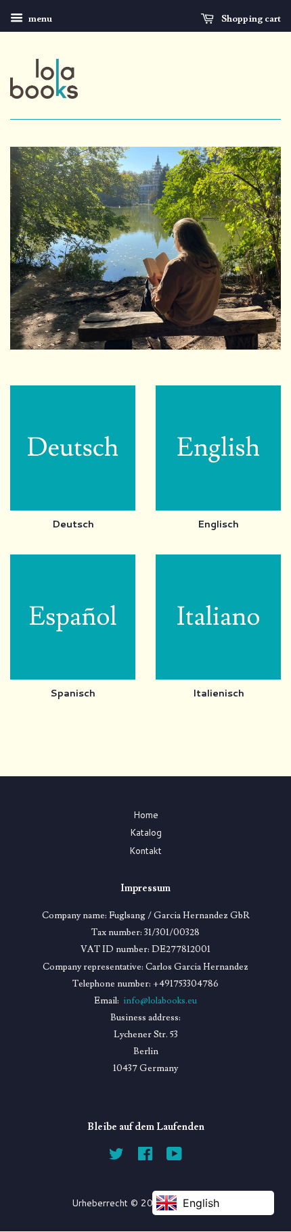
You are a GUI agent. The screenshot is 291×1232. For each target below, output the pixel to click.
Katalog (146, 832)
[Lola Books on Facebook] (145, 1156)
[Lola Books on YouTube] (174, 1156)
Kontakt (145, 850)
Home (145, 814)
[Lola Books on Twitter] (116, 1156)
